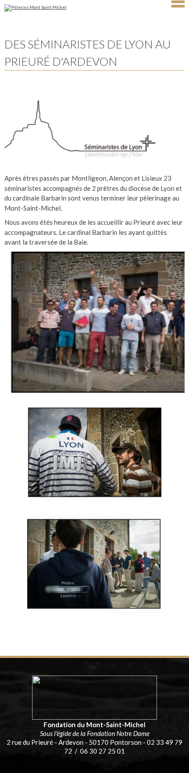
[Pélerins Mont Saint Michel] (94, 10)
